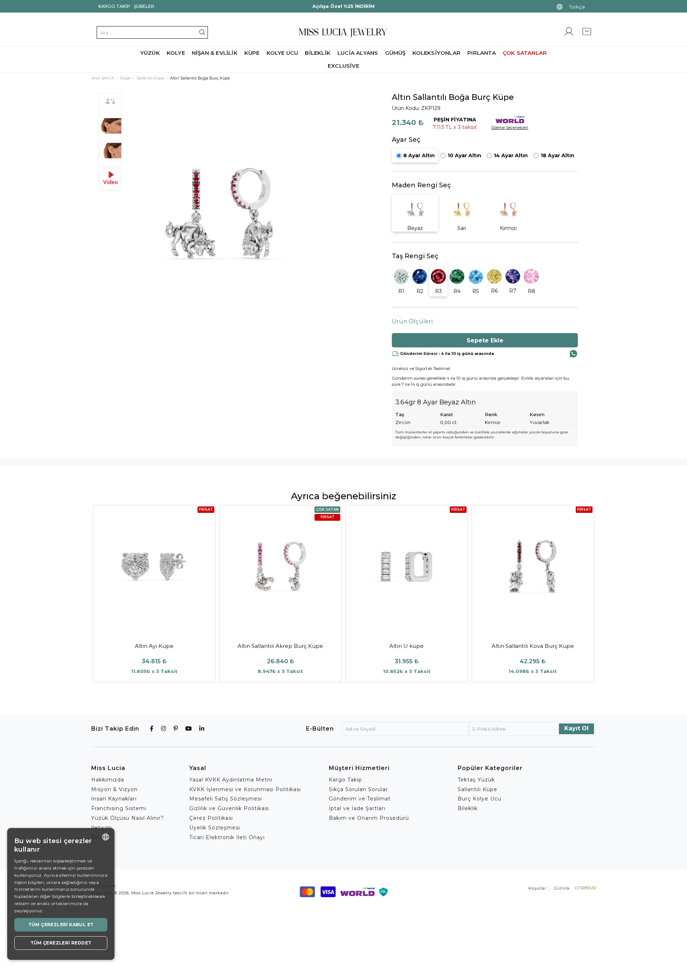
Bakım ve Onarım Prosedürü (369, 818)
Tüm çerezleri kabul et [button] (61, 924)
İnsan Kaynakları (114, 798)
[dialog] (60, 894)
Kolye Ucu (282, 52)
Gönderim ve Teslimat (360, 798)
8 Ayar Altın (419, 155)
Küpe (252, 52)
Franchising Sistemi (118, 808)
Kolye (176, 52)
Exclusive (343, 65)
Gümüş (395, 52)
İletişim (101, 827)
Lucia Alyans (357, 52)
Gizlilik (562, 888)
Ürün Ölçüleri (412, 321)
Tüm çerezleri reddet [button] (61, 943)
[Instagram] (163, 728)
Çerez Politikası (211, 818)
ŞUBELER (144, 6)
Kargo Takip (114, 6)
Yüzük (150, 52)
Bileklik (318, 52)
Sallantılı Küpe (150, 78)
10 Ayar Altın (464, 155)
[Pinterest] (176, 728)
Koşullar (537, 888)
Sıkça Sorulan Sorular (358, 789)
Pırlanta (481, 52)
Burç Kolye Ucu (479, 798)
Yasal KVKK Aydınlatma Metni (230, 779)
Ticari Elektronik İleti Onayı (227, 837)
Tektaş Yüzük (476, 779)
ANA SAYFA (102, 78)
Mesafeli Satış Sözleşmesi (225, 798)
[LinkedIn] (202, 728)
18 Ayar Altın (557, 155)
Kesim (537, 414)
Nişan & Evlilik (215, 52)
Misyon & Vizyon (114, 789)
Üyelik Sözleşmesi (214, 827)
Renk (491, 414)
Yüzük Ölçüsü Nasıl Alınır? (127, 818)
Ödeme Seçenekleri (509, 127)
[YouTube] (189, 728)
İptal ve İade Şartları (357, 808)
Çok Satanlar (525, 52)
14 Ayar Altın (511, 155)
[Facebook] (151, 728)
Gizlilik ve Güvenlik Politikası (229, 808)
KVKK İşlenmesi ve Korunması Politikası (245, 789)
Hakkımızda (107, 779)
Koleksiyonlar (437, 52)
